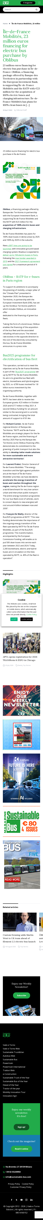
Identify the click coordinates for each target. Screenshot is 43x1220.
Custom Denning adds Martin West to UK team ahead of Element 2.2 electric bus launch (19, 938)
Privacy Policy (14, 1184)
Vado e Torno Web (11, 1048)
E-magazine (27, 3)
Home (5, 23)
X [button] (39, 596)
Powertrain (8, 1063)
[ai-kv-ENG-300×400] (21, 778)
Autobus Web (9, 1056)
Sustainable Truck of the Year (16, 1077)
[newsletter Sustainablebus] (21, 700)
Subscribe (21, 995)
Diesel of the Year (11, 1085)
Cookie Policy (28, 1184)
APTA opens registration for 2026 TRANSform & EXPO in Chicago (20, 658)
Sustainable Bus (10, 1059)
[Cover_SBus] (21, 864)
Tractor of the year (11, 1088)
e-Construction (9, 1074)
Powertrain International (14, 1067)
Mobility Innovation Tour (14, 1092)
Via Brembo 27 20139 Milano (18, 1166)
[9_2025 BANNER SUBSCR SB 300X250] (21, 821)
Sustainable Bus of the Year (15, 1081)
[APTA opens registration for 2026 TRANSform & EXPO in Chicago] (21, 643)
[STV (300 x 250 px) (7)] (21, 734)
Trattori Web (9, 1070)
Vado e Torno (9, 1045)
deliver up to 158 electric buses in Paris (20, 255)
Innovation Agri (10, 1096)
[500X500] (21, 180)
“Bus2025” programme (25, 371)
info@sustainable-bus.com (18, 1177)
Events (20, 665)
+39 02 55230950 (13, 1172)
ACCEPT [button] (14, 619)
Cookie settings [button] (26, 619)
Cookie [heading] (21, 599)
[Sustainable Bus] (6, 3)
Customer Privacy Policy (20, 1187)
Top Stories (27, 665)
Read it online (21, 1149)
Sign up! (21, 1127)
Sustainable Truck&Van (13, 1052)
